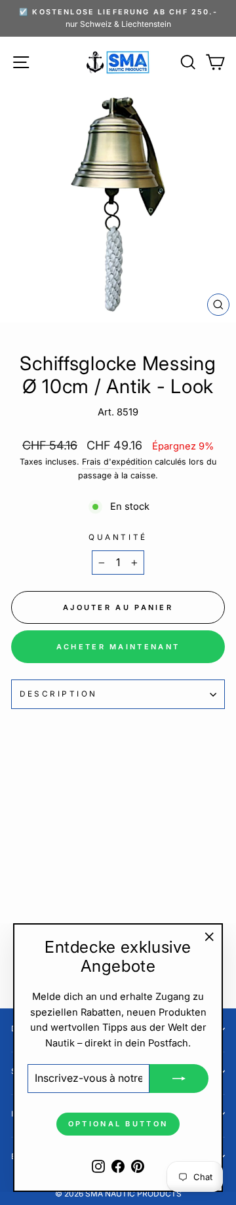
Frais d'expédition (117, 462)
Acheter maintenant (118, 646)
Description (59, 693)
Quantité (117, 537)
